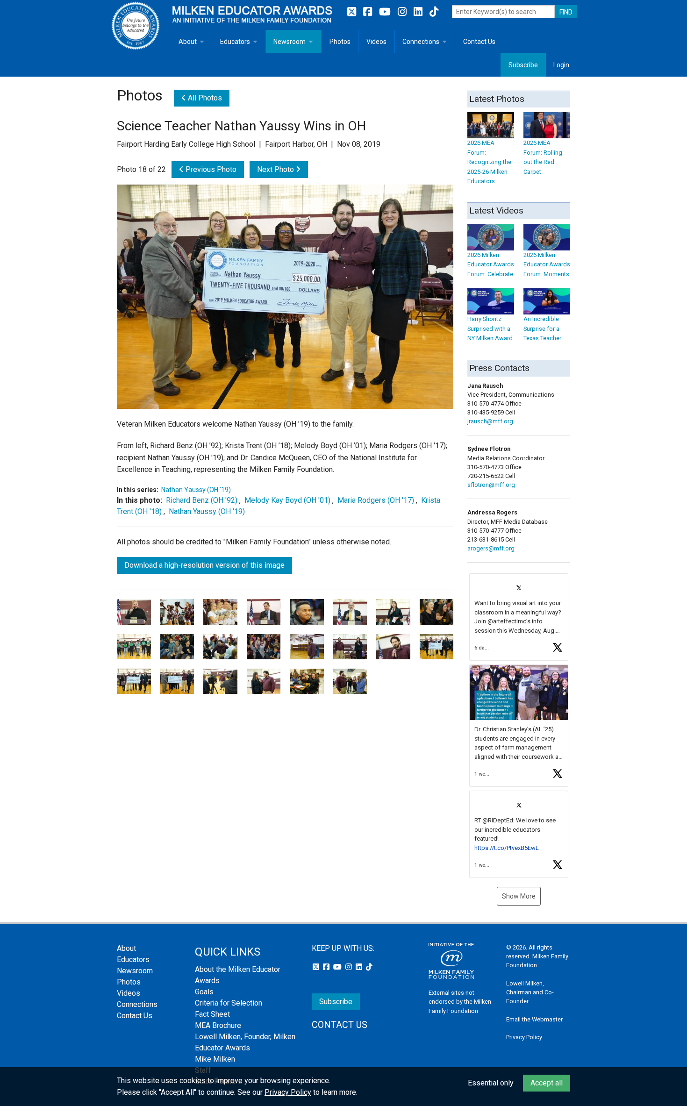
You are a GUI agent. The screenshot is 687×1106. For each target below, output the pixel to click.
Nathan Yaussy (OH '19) (196, 489)
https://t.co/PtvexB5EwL (506, 847)
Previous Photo (210, 169)
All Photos (204, 97)
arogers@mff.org (491, 548)
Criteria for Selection (228, 1003)
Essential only (491, 1082)
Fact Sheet (212, 1014)
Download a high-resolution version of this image (204, 565)
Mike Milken (215, 1059)
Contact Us (479, 41)
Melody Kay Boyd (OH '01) (287, 500)
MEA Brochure (218, 1025)
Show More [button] (519, 896)
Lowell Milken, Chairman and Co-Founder (530, 992)
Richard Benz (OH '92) (201, 500)
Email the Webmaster (534, 1019)
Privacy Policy (524, 1037)
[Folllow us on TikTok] (434, 12)
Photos (340, 41)
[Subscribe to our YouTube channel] (386, 12)
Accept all (546, 1082)
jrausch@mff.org (490, 421)
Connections (420, 41)
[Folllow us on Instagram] (403, 12)
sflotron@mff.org (491, 484)
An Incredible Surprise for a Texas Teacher (542, 328)
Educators (235, 41)
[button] (519, 617)
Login (561, 65)
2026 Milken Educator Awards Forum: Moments (546, 264)
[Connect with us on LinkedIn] (419, 12)
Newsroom (289, 41)
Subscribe (523, 65)
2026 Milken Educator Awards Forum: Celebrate (490, 264)
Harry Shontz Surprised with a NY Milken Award (490, 328)
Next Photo (276, 169)
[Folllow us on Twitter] (353, 12)
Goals (204, 991)
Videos (376, 41)
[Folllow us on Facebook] (369, 12)
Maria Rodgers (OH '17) (375, 500)
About (188, 41)
